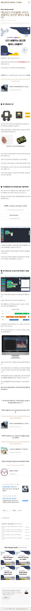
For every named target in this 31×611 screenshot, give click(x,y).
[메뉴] (29, 2)
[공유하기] (7, 510)
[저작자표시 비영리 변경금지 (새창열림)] (19, 510)
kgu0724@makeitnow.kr (21, 608)
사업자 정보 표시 (6, 518)
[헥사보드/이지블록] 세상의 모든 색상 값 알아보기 (11, 529)
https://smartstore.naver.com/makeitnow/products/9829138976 (15, 80)
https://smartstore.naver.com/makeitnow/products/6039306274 (15, 443)
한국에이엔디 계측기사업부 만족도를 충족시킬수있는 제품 (10, 487)
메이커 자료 (4, 523)
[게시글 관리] (9, 510)
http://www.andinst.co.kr (9, 484)
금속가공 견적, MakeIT (9, 498)
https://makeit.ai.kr (7, 496)
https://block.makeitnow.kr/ (15, 210)
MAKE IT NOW (12, 608)
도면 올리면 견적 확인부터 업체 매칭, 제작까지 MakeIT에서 (10, 501)
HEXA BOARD (11, 523)
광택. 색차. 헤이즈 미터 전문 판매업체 (10, 490)
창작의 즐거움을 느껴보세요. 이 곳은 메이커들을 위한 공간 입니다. (12, 593)
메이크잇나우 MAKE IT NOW (11, 2)
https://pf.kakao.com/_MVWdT (15, 465)
